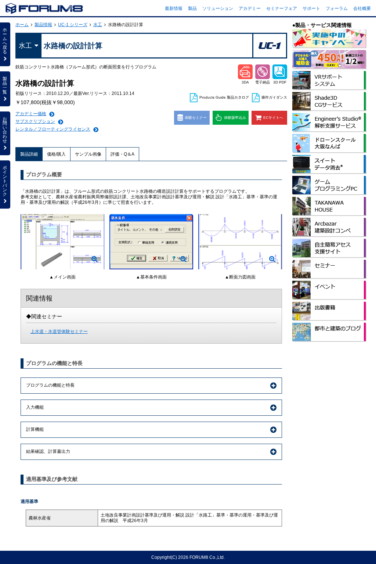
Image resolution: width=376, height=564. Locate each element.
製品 (192, 8)
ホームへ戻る (5, 40)
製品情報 (43, 24)
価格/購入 (56, 154)
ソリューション (217, 8)
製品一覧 (5, 85)
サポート (311, 8)
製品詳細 (29, 154)
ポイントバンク (5, 181)
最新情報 (173, 8)
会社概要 (362, 8)
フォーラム (337, 8)
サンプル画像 (88, 154)
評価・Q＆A (122, 154)
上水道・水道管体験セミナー (59, 331)
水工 (97, 24)
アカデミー (250, 8)
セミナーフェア (281, 8)
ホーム (22, 24)
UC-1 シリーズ (72, 24)
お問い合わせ (5, 129)
